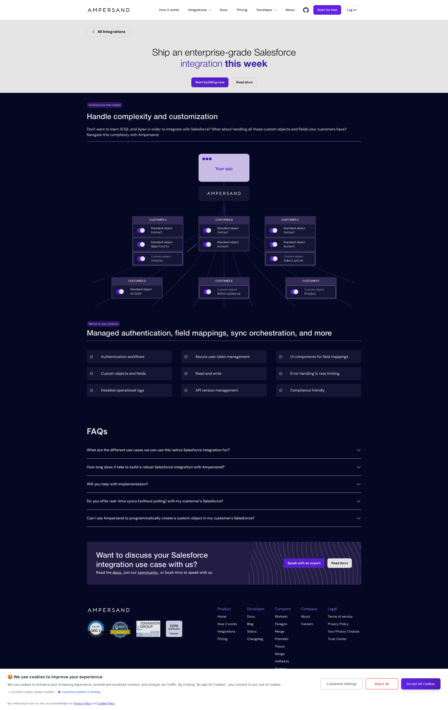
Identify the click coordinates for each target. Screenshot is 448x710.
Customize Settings (342, 684)
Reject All (382, 684)
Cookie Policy (106, 703)
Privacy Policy (82, 703)
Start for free (327, 10)
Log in (351, 10)
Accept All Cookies (421, 684)
